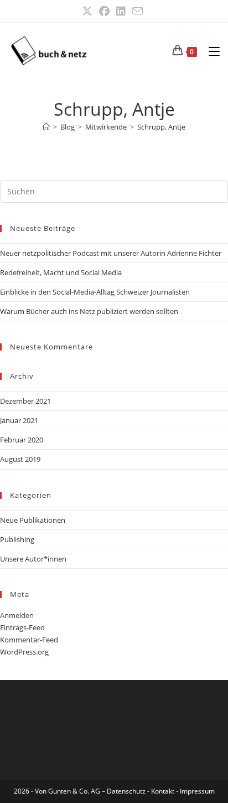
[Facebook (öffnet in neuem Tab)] (104, 11)
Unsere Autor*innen (33, 559)
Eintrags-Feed (22, 627)
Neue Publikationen (32, 520)
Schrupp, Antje (161, 127)
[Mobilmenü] (210, 50)
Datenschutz (127, 791)
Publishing (17, 539)
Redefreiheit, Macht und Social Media (61, 272)
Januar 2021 (19, 420)
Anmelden (17, 615)
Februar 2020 (21, 440)
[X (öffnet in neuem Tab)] (89, 11)
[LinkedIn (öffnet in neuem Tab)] (121, 11)
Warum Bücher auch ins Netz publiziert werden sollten (89, 311)
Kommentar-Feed (29, 640)
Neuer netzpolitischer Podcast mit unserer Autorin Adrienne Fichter (110, 253)
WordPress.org (24, 652)
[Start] (46, 127)
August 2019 (20, 459)
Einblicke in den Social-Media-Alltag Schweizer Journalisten (95, 292)
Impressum (197, 791)
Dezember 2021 (25, 401)
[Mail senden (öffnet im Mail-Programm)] (137, 11)
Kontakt (162, 791)
